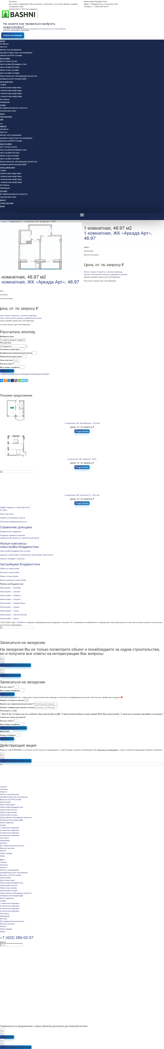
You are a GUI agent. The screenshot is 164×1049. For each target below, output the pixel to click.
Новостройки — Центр (9, 618)
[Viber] (15, 380)
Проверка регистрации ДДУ (11, 820)
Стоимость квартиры (9, 349)
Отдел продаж (6, 853)
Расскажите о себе (8, 710)
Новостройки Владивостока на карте (15, 551)
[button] (103, 271)
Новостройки (5, 802)
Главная (3, 786)
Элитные (21, 558)
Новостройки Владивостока (11, 807)
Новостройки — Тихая (9, 610)
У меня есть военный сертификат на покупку (141, 714)
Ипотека (3, 843)
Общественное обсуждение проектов (15, 817)
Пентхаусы (4, 838)
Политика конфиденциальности (13, 521)
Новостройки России (8, 809)
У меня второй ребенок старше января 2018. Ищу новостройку (90, 714)
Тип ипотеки (5, 342)
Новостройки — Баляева (10, 587)
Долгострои (48, 554)
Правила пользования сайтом (12, 517)
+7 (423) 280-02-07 (10, 212)
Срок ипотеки (6, 360)
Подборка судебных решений (12, 535)
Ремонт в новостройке (9, 576)
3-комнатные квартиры (9, 832)
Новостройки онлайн (8, 814)
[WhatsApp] (19, 380)
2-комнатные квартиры (9, 830)
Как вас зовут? (7, 363)
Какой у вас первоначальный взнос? (17, 703)
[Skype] (23, 380)
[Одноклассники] (5, 380)
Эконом (3, 558)
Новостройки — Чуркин (9, 607)
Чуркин (46, 374)
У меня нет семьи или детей (12, 717)
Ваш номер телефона (9, 367)
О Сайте (3, 510)
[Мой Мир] (8, 380)
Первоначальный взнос (11, 356)
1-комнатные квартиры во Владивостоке (17, 374)
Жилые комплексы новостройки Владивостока (19, 545)
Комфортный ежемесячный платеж (16, 353)
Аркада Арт (38, 374)
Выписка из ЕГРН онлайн (10, 799)
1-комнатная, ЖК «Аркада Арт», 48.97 (118, 235)
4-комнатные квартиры (9, 835)
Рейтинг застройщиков (9, 794)
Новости (3, 791)
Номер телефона (7, 735)
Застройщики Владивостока (20, 564)
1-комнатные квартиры (9, 827)
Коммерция (5, 840)
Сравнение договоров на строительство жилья (19, 537)
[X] (12, 380)
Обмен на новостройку (9, 568)
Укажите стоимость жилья (12, 700)
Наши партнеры (6, 514)
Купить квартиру (7, 822)
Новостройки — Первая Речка (12, 603)
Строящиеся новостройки (31, 554)
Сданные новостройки (9, 554)
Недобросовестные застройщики (14, 796)
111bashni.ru (21, 622)
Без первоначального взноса (12, 845)
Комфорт (12, 558)
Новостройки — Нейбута (10, 595)
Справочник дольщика (16, 527)
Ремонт (3, 850)
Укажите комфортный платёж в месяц (17, 707)
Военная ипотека (7, 848)
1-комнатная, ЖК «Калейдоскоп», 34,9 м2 (82, 423)
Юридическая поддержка (10, 531)
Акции (2, 855)
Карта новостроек (7, 804)
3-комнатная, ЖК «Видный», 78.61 (82, 459)
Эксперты (4, 789)
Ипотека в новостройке (9, 572)
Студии (3, 825)
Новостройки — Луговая (10, 591)
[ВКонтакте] (1, 380)
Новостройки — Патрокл (10, 599)
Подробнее (82, 431)
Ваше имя (4, 731)
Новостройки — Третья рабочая (13, 614)
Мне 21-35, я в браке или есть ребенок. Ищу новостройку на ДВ (31, 714)
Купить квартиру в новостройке (13, 580)
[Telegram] (26, 380)
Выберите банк (7, 336)
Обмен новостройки (8, 812)
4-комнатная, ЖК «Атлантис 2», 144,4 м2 (82, 495)
